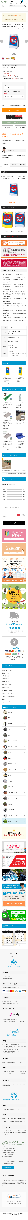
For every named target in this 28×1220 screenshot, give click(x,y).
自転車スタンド (12, 763)
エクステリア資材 (12, 821)
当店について (5, 699)
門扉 (9, 729)
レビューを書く (13, 523)
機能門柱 (10, 723)
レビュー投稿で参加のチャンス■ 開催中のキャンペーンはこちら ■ (14, 17)
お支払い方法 (5, 678)
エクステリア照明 (12, 746)
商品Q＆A (22, 164)
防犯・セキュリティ (13, 815)
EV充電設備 (11, 809)
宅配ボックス (11, 717)
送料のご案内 (5, 681)
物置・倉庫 (10, 786)
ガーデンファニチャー (13, 781)
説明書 (14, 164)
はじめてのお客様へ (7, 670)
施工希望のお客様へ (7, 690)
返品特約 (7, 127)
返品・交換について (7, 684)
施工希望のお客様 (20, 127)
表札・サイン (11, 735)
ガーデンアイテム (12, 798)
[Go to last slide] (1, 41)
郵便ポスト (10, 712)
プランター (10, 804)
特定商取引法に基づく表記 (8, 696)
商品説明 (6, 164)
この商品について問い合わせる (14, 122)
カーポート (10, 752)
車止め (9, 758)
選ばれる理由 (5, 673)
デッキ (9, 775)
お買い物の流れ (6, 676)
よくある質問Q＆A (6, 687)
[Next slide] (26, 41)
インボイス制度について (8, 693)
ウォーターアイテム (13, 740)
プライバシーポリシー (7, 702)
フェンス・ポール (12, 769)
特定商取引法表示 (8, 1167)
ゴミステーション (12, 792)
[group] (14, 41)
